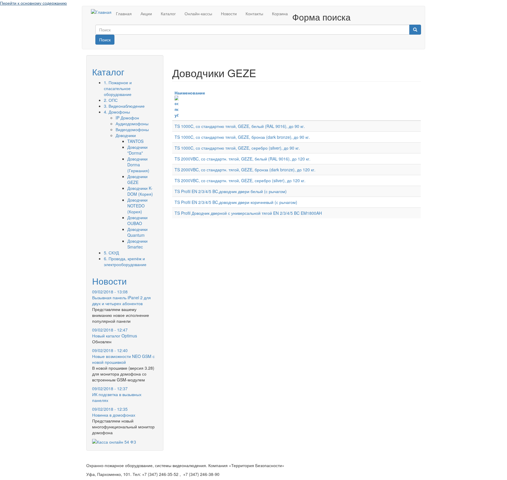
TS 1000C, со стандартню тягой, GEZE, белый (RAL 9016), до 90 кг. (240, 126)
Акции (146, 13)
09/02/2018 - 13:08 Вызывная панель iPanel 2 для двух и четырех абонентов (121, 297)
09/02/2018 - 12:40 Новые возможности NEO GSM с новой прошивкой (123, 356)
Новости (229, 13)
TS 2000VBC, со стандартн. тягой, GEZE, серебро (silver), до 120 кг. (240, 180)
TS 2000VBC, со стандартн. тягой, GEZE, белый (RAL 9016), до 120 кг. (242, 159)
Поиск (105, 40)
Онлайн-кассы (198, 13)
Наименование (190, 93)
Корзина (280, 13)
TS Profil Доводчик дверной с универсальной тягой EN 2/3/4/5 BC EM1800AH (248, 213)
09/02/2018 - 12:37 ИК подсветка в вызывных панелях (116, 394)
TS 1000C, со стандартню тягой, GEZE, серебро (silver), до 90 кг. (237, 148)
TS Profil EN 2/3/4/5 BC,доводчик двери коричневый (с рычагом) (236, 202)
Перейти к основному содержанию (33, 3)
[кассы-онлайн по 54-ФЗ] (114, 441)
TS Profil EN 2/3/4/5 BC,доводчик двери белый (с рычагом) (231, 191)
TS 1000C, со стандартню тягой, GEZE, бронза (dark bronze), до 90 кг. (242, 137)
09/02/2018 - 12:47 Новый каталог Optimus (114, 333)
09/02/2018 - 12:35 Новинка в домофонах (113, 412)
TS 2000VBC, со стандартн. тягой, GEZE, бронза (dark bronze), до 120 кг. (245, 170)
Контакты (254, 13)
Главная (124, 13)
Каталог (168, 13)
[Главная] (101, 12)
